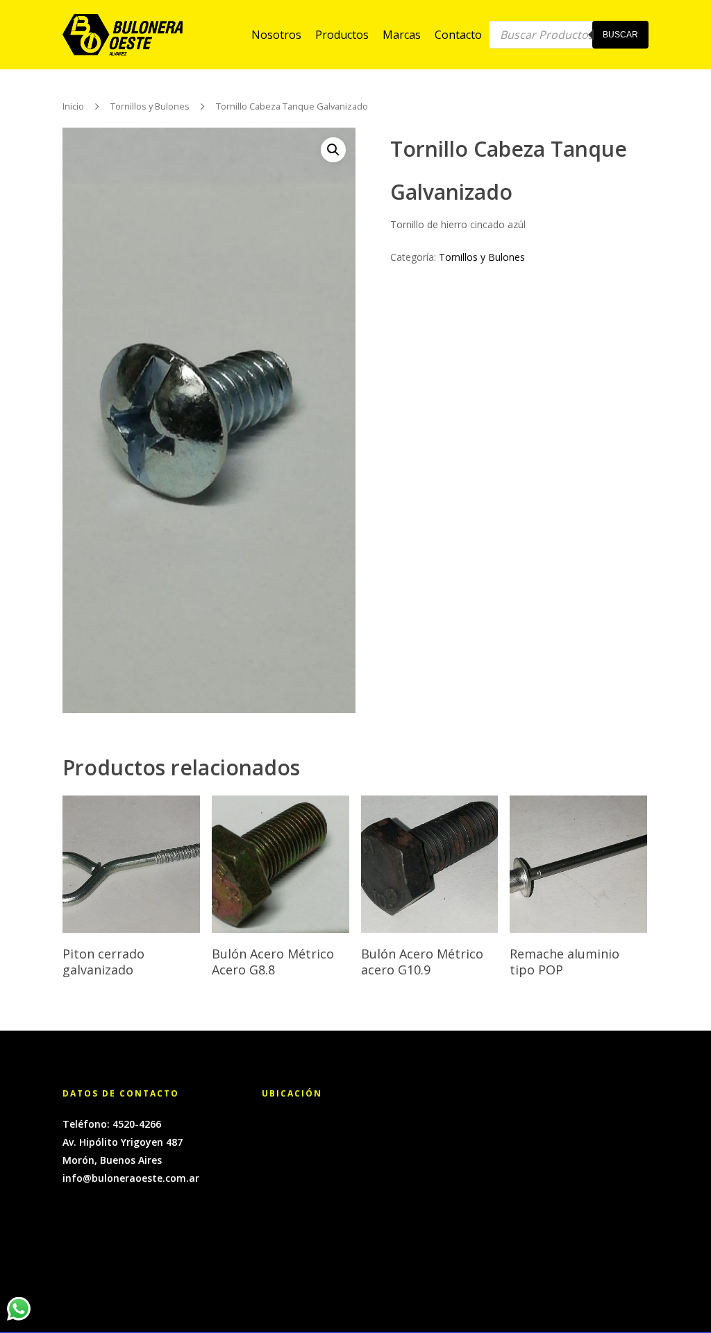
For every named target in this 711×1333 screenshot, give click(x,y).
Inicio (73, 107)
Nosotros (276, 34)
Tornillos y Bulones (150, 107)
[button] (333, 149)
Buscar (620, 35)
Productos (342, 34)
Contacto (458, 34)
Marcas (402, 34)
